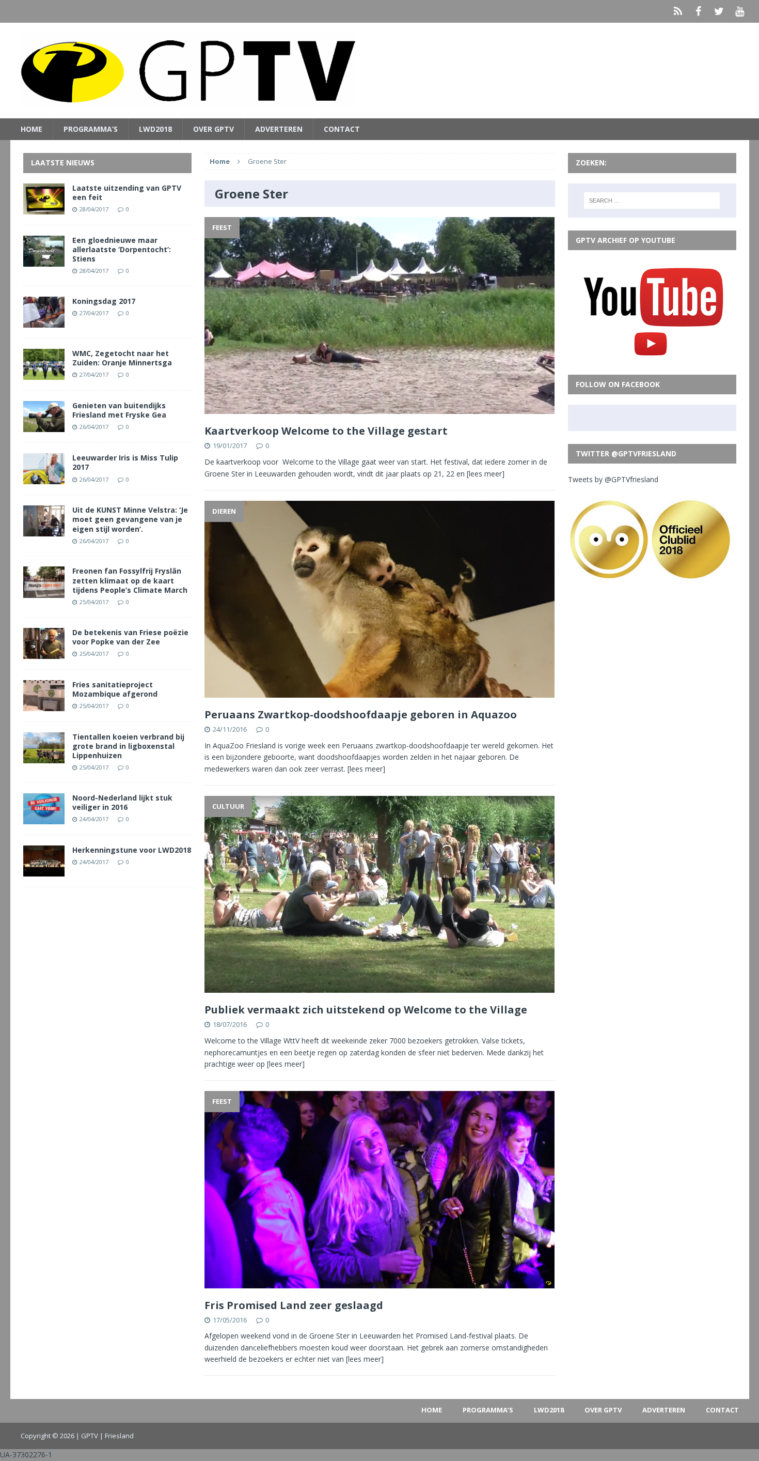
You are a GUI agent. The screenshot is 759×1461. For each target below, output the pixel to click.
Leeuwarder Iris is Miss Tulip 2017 (125, 462)
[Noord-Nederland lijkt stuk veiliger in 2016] (44, 818)
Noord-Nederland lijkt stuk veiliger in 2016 (122, 802)
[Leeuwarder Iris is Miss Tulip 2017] (44, 478)
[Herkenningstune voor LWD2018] (44, 870)
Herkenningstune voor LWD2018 (131, 850)
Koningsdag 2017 (103, 301)
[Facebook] (698, 11)
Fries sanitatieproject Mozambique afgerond (114, 689)
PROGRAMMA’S (91, 129)
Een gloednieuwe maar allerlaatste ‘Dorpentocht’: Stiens (121, 249)
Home (31, 129)
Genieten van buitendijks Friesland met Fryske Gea (119, 410)
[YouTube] (740, 11)
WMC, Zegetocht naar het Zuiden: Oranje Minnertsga (122, 357)
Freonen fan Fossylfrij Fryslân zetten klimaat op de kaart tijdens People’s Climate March (129, 580)
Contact (342, 129)
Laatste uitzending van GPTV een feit (126, 192)
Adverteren (279, 129)
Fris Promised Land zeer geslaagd (293, 1305)
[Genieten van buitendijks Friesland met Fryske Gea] (44, 426)
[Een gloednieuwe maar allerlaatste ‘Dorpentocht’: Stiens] (44, 260)
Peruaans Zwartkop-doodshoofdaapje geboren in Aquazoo (360, 714)
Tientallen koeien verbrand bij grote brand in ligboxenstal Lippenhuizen (128, 746)
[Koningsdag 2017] (44, 322)
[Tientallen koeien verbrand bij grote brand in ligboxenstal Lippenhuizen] (44, 757)
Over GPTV (213, 129)
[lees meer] (485, 474)
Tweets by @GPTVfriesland (613, 479)
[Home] (678, 11)
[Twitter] (719, 11)
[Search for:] (652, 200)
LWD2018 (155, 129)
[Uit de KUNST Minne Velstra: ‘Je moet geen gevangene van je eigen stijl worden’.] (44, 530)
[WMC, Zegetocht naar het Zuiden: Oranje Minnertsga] (44, 374)
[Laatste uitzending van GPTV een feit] (44, 208)
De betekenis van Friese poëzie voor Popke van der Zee (130, 637)
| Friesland (117, 1435)
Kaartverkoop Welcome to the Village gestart (326, 431)
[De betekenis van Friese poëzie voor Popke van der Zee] (44, 652)
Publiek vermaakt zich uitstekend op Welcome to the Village (365, 1010)
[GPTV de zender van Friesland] (379, 70)
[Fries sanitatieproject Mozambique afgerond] (44, 705)
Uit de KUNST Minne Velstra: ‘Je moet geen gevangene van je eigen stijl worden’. (130, 519)
